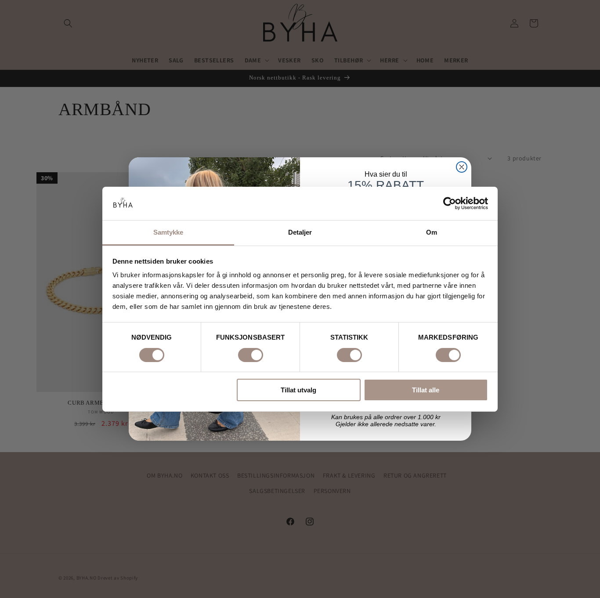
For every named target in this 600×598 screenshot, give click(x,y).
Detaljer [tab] (300, 232)
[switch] (250, 355)
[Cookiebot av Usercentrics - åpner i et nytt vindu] (449, 203)
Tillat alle (425, 390)
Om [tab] (431, 232)
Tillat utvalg (298, 390)
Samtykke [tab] (168, 232)
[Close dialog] (461, 167)
